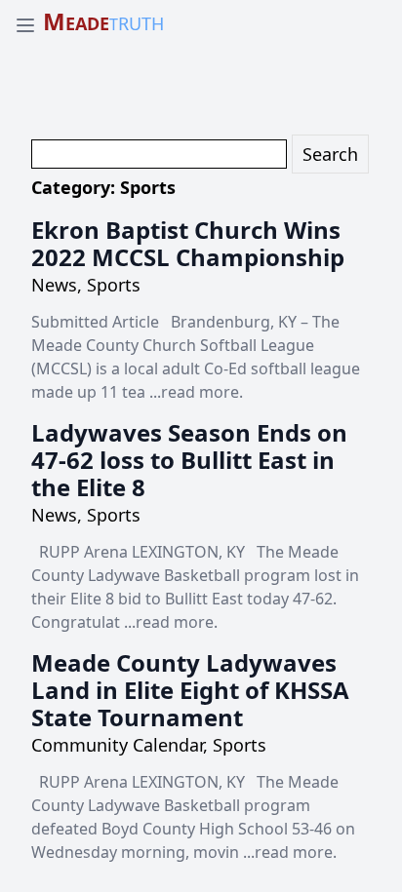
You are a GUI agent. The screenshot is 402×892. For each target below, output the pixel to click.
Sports (114, 284)
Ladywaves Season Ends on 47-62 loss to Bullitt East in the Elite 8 (189, 459)
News (54, 284)
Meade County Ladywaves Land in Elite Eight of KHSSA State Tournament (190, 689)
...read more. (196, 392)
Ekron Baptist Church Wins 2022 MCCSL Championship (187, 243)
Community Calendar (117, 744)
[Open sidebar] (25, 25)
